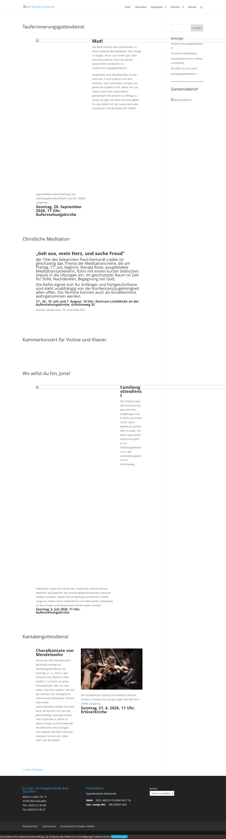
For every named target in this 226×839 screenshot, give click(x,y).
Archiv (153, 788)
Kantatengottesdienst (45, 636)
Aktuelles (140, 7)
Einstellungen (119, 836)
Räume (192, 7)
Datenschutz (30, 826)
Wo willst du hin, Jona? (46, 373)
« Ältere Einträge (32, 769)
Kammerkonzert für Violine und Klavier (64, 339)
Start (128, 7)
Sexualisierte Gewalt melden (77, 826)
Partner (175, 7)
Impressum (49, 826)
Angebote (157, 7)
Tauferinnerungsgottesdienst (53, 26)
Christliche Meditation (46, 239)
